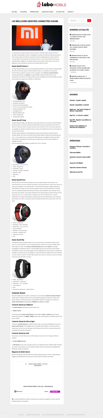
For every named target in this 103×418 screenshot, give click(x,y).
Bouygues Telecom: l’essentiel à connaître (80, 147)
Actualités (60, 12)
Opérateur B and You (76, 172)
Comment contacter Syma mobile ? (80, 157)
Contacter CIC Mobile (76, 163)
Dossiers (23, 12)
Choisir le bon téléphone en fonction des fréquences (78, 126)
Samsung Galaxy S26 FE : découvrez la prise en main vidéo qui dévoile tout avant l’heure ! (80, 68)
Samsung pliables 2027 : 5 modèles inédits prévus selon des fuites (80, 78)
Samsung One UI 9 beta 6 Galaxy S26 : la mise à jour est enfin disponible (80, 47)
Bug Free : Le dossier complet (79, 115)
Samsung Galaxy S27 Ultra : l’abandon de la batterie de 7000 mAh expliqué (80, 57)
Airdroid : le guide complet (78, 100)
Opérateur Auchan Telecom (78, 167)
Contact (71, 12)
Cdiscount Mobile (75, 152)
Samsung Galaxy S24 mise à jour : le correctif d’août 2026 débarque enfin (80, 37)
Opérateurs (34, 12)
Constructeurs (47, 12)
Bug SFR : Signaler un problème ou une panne (80, 120)
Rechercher (89, 20)
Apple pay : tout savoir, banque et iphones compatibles (80, 110)
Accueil (14, 12)
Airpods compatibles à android (79, 105)
